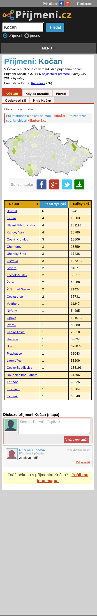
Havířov (12, 339)
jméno (35, 35)
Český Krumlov (17, 239)
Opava (11, 318)
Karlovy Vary (16, 232)
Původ (61, 93)
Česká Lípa (15, 296)
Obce (8, 109)
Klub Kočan (42, 100)
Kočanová (38, 83)
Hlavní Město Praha (21, 225)
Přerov (11, 325)
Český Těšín (16, 332)
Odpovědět (83, 462)
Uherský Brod (16, 253)
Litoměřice (14, 360)
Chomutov (14, 246)
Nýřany (12, 310)
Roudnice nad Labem (22, 375)
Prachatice (14, 353)
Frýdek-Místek (17, 275)
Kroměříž (13, 389)
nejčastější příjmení (56, 74)
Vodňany (13, 303)
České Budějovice (19, 367)
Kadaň (11, 218)
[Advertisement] (48, 548)
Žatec (11, 282)
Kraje (18, 109)
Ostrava (12, 261)
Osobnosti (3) (15, 100)
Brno (10, 346)
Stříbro (11, 268)
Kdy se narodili (37, 93)
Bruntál (12, 211)
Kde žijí (11, 93)
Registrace (84, 3)
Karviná (12, 396)
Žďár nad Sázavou (20, 289)
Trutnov (12, 382)
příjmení (16, 35)
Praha (28, 109)
